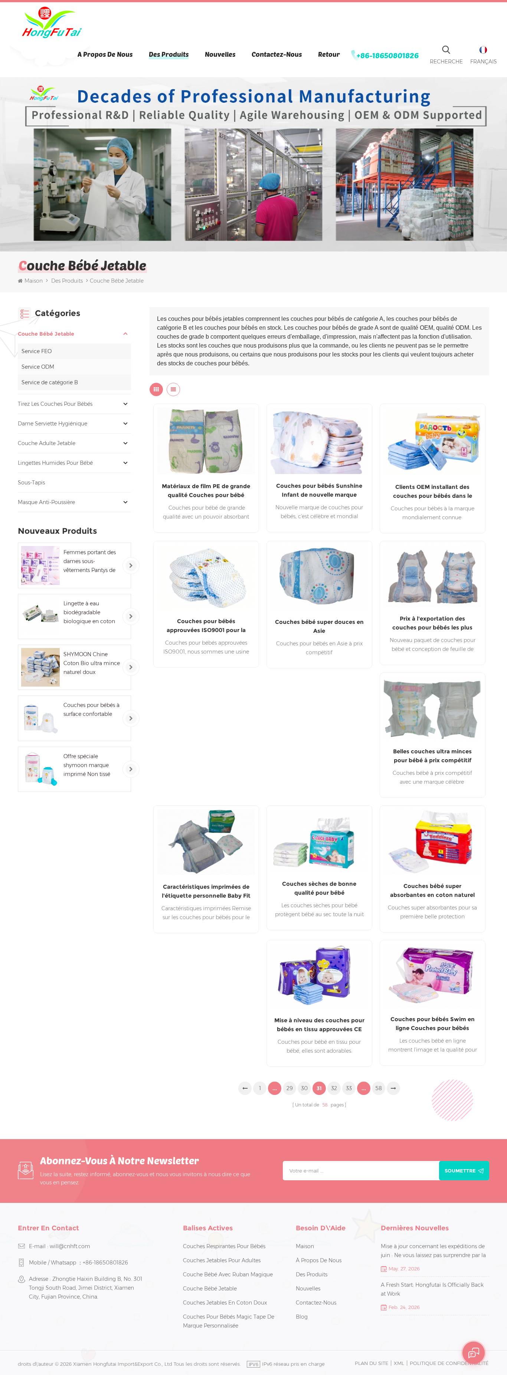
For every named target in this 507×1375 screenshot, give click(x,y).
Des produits (169, 54)
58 (378, 1088)
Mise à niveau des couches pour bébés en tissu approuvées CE (319, 1025)
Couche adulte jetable (46, 443)
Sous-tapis (31, 482)
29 (290, 1088)
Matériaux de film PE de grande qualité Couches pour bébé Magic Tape (206, 491)
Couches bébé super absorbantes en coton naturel (432, 890)
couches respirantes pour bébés (224, 1246)
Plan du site (371, 1363)
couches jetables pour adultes (222, 1260)
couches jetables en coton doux (225, 1302)
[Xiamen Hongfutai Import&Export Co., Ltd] (51, 22)
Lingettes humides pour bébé (55, 463)
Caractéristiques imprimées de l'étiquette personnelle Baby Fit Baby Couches (206, 891)
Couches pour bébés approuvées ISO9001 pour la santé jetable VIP (206, 626)
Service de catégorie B (50, 382)
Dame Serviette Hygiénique (52, 423)
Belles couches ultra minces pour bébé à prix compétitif (432, 756)
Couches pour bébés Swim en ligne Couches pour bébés (432, 1024)
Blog (302, 1316)
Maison (33, 280)
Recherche (446, 61)
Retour (329, 54)
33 (349, 1088)
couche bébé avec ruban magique (228, 1274)
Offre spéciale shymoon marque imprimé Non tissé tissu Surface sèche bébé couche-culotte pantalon (89, 766)
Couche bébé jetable (46, 333)
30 (304, 1088)
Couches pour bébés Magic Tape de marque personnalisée (228, 1321)
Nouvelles (220, 54)
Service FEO (37, 351)
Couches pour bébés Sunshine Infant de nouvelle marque (319, 490)
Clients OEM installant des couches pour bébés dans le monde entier (432, 491)
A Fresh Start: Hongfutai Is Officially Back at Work (432, 1289)
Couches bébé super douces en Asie (319, 626)
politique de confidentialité (449, 1363)
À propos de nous (105, 54)
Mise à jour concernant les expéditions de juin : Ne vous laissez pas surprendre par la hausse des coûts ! (433, 1251)
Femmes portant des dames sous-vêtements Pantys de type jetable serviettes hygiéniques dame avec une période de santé (90, 562)
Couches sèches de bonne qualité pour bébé (319, 888)
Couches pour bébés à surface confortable (91, 709)
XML (399, 1363)
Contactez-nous (277, 54)
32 (334, 1088)
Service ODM (38, 367)
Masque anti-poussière (46, 502)
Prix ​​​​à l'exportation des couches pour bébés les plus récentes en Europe (432, 623)
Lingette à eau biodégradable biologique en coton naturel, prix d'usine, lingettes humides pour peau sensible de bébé (91, 613)
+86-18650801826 (388, 55)
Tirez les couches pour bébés (55, 404)
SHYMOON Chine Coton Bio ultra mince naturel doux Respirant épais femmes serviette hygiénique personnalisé (91, 664)
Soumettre (460, 1171)
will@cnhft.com (70, 1246)
